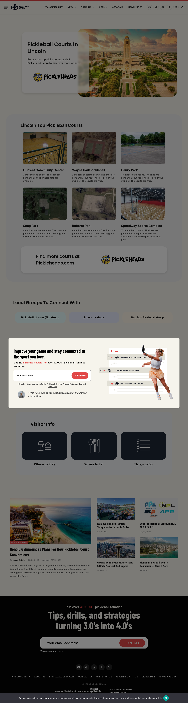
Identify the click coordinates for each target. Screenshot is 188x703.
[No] (184, 698)
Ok (166, 698)
